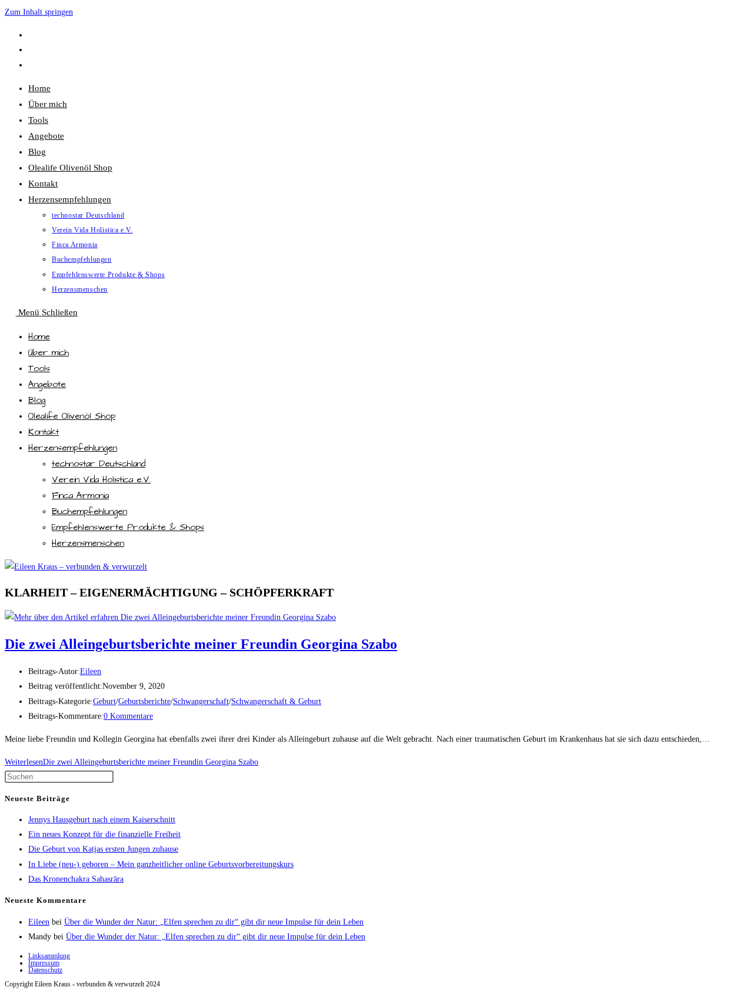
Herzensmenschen (88, 543)
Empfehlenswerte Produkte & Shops (128, 527)
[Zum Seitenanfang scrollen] (10, 995)
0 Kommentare (128, 716)
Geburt (104, 701)
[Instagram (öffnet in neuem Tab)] (33, 65)
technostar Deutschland (98, 464)
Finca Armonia (80, 495)
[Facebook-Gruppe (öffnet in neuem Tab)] (33, 49)
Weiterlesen (131, 762)
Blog (36, 400)
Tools (39, 368)
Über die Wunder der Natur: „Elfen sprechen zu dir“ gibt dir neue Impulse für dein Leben (214, 922)
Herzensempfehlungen (72, 448)
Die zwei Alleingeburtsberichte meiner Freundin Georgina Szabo (201, 644)
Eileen (90, 671)
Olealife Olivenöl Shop (71, 416)
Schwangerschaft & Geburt (276, 701)
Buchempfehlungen (89, 511)
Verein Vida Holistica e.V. (101, 480)
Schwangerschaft (201, 701)
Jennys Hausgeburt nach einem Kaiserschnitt (101, 819)
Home (39, 337)
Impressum (43, 963)
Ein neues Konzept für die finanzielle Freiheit (104, 834)
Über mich (48, 352)
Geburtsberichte (144, 701)
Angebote (47, 384)
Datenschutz (45, 970)
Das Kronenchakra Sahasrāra (76, 879)
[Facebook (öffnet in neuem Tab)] (33, 35)
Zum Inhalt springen (39, 12)
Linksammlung (49, 956)
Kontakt (43, 432)
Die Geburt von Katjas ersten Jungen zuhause (103, 849)
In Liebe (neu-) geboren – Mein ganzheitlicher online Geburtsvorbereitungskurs (161, 864)
